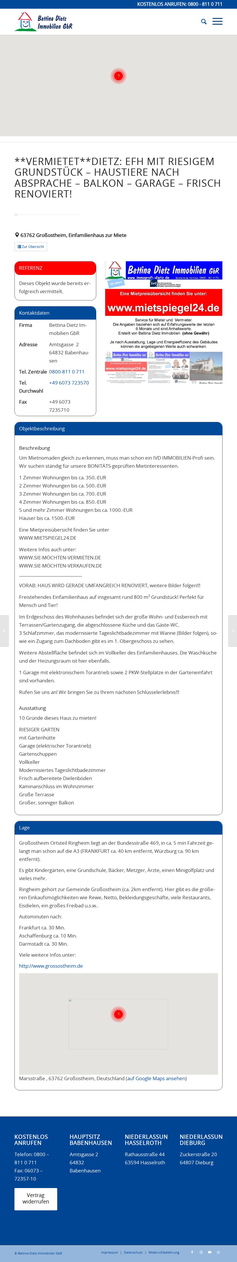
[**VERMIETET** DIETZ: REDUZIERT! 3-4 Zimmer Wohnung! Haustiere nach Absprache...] (232, 631)
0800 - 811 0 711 (205, 4)
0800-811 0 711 (67, 371)
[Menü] (215, 22)
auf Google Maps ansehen (156, 1078)
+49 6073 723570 (69, 382)
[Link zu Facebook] (192, 1252)
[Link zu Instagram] (201, 1252)
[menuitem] (201, 22)
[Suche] (201, 22)
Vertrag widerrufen (36, 1199)
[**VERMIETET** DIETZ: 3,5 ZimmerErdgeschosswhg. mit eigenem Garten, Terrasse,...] (4, 631)
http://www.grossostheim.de (51, 966)
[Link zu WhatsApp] (218, 1252)
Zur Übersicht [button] (32, 247)
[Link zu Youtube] (209, 1252)
